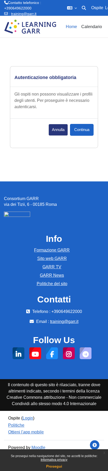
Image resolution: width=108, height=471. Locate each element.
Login (28, 418)
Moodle (38, 447)
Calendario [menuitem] (91, 26)
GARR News (52, 275)
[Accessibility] (95, 445)
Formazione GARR (52, 250)
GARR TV (51, 267)
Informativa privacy (54, 460)
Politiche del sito (52, 283)
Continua (81, 130)
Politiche (16, 425)
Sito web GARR (52, 258)
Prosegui (54, 466)
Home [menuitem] (71, 26)
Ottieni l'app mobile (26, 432)
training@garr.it (23, 14)
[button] (72, 8)
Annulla (58, 130)
